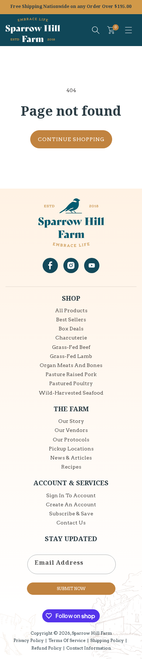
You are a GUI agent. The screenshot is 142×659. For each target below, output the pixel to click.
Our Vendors (71, 430)
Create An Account (71, 504)
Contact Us (71, 523)
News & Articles (71, 458)
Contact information (88, 648)
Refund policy (46, 648)
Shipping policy (107, 640)
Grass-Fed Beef (71, 347)
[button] (129, 30)
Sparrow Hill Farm (92, 633)
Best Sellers (71, 319)
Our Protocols (71, 439)
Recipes (71, 467)
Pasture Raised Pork (71, 374)
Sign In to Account (71, 495)
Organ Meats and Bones (71, 365)
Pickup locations (71, 449)
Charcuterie (71, 338)
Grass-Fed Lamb (71, 356)
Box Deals (71, 328)
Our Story (71, 421)
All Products (71, 310)
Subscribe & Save (71, 513)
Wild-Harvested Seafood (71, 393)
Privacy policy (28, 640)
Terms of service (67, 640)
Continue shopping (71, 139)
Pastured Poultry (71, 383)
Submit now (71, 588)
